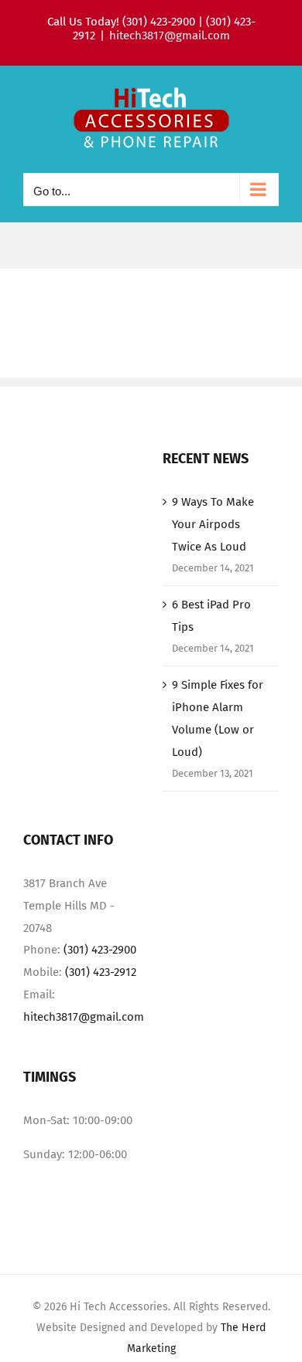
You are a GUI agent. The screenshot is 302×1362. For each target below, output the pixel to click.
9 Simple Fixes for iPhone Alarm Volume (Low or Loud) (217, 718)
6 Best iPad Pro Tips (211, 616)
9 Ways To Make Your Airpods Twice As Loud (213, 524)
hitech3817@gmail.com (169, 35)
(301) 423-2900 (99, 950)
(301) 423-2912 (100, 972)
